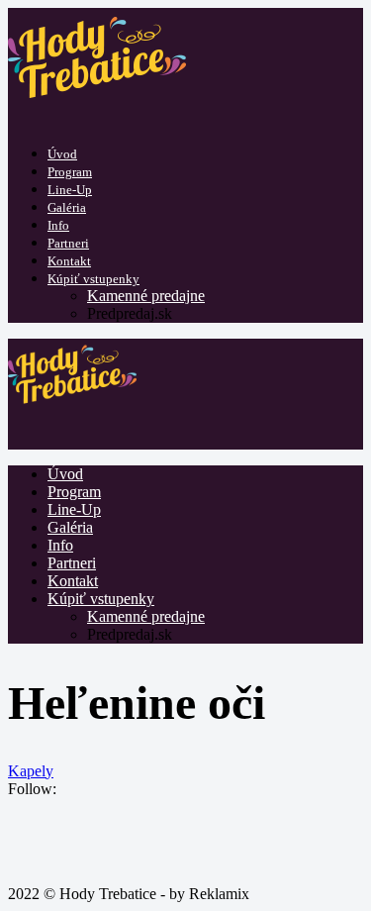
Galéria (66, 207)
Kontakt (69, 260)
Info (58, 225)
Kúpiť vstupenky (93, 278)
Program (69, 171)
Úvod (62, 154)
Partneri (68, 243)
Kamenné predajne (146, 295)
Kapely (30, 770)
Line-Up (69, 189)
